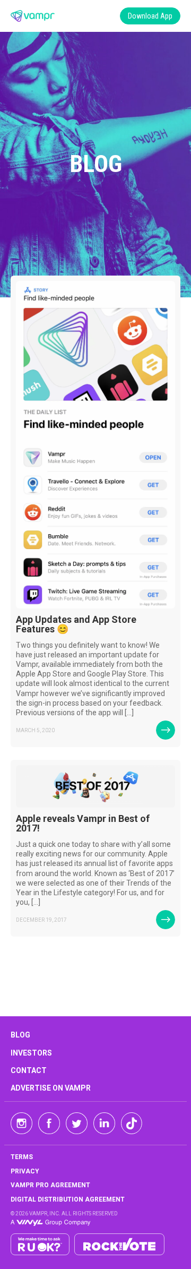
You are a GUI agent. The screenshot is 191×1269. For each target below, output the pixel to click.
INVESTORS (31, 1053)
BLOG (20, 1035)
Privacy (25, 1171)
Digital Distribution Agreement (68, 1199)
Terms (22, 1157)
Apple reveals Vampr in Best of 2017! (83, 823)
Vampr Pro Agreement (50, 1185)
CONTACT (29, 1070)
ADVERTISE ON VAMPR (51, 1088)
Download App (150, 16)
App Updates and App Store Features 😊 (76, 624)
